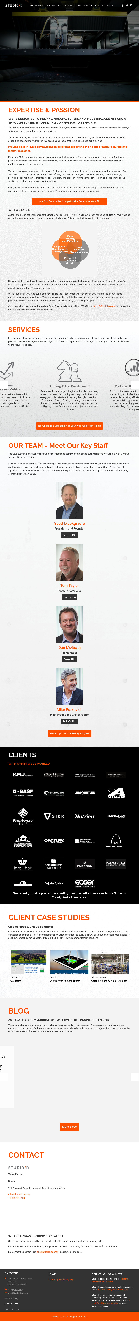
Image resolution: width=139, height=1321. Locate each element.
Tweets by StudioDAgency (60, 1279)
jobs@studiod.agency (47, 1252)
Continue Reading (104, 1102)
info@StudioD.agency (19, 1194)
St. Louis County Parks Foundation (113, 1290)
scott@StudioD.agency (104, 306)
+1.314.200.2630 (16, 1198)
